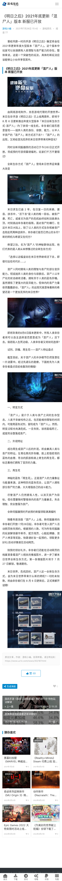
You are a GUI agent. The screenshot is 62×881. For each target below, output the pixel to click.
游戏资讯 (46, 28)
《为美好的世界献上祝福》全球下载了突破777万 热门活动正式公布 (44, 827)
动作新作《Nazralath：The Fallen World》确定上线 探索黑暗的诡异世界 (45, 793)
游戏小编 (6, 28)
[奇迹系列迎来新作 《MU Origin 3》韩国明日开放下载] (16, 779)
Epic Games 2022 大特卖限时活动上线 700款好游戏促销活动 (16, 827)
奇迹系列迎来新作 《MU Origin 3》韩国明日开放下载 (16, 793)
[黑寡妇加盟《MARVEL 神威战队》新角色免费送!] (16, 746)
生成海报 (11, 686)
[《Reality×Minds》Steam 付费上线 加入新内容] (46, 746)
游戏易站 (22, 872)
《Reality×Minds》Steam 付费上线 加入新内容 (45, 759)
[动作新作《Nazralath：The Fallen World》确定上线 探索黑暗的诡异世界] (46, 779)
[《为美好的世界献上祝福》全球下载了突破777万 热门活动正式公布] (46, 813)
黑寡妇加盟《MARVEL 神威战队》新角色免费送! (14, 759)
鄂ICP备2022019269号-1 (45, 872)
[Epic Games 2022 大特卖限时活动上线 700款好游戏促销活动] (16, 813)
